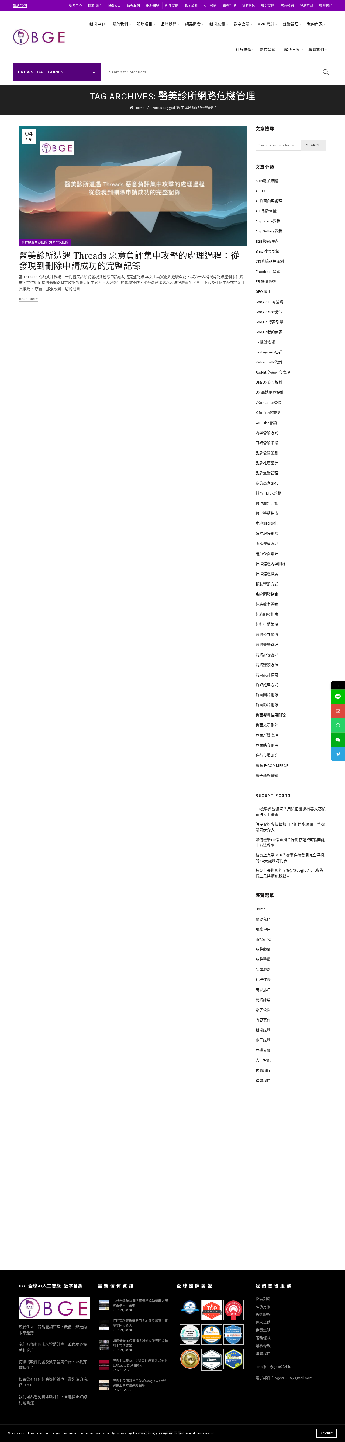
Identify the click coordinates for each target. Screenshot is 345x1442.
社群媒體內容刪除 (34, 242)
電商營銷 (287, 6)
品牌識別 (263, 969)
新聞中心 (75, 6)
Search (325, 72)
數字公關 (191, 6)
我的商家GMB (267, 483)
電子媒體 (263, 1040)
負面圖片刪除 (267, 695)
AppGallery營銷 (269, 231)
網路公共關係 (267, 634)
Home (139, 107)
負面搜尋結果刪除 (271, 715)
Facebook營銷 (268, 271)
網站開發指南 (267, 614)
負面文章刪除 (267, 725)
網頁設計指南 (267, 674)
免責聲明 (263, 1330)
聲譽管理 (229, 6)
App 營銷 (210, 6)
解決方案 (306, 6)
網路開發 (152, 6)
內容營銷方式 (267, 433)
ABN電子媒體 (267, 180)
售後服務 (263, 1314)
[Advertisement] (292, 1178)
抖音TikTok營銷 (268, 493)
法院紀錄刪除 (267, 533)
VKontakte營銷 (269, 402)
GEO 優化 (263, 291)
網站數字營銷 (267, 604)
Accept (327, 1433)
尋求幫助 (263, 1322)
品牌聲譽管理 (267, 473)
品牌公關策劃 (267, 453)
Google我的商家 (269, 332)
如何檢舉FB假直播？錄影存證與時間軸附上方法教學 (291, 842)
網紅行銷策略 (267, 624)
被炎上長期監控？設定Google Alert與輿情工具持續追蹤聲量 (290, 873)
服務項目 (114, 6)
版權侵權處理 (267, 543)
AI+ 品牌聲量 (266, 211)
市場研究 (263, 939)
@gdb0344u (280, 1366)
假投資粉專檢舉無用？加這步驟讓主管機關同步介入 (290, 827)
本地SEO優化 (267, 523)
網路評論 (263, 1000)
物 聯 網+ (263, 1070)
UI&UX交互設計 (269, 382)
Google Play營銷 (269, 302)
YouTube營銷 (266, 423)
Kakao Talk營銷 (269, 362)
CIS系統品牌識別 (270, 261)
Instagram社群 (269, 352)
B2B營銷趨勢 (267, 241)
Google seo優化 (269, 312)
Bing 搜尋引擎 (267, 251)
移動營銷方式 (267, 584)
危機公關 (263, 1050)
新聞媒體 (171, 6)
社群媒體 (267, 6)
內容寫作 (263, 1020)
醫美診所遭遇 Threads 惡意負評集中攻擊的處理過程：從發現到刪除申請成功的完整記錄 (129, 260)
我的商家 (248, 6)
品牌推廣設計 (267, 463)
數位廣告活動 (267, 503)
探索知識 (263, 1299)
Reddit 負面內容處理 (273, 372)
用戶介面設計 (267, 554)
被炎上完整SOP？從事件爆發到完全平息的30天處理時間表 (290, 858)
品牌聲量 (263, 959)
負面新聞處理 (267, 735)
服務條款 (263, 1338)
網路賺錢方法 (267, 664)
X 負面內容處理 (268, 412)
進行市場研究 (267, 755)
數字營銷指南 (267, 513)
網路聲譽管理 (267, 644)
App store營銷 (268, 221)
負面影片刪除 (267, 705)
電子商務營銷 (267, 775)
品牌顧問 (133, 6)
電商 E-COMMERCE (272, 765)
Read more (28, 299)
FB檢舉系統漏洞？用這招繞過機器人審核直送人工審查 (291, 812)
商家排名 (263, 990)
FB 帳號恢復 (266, 281)
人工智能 (263, 1060)
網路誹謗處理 (267, 655)
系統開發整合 (267, 594)
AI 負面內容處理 (269, 201)
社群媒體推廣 (267, 574)
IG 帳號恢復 (265, 342)
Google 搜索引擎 (269, 322)
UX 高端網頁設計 (270, 392)
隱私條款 (263, 1346)
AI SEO (261, 191)
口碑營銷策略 (267, 443)
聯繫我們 (325, 6)
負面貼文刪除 (58, 242)
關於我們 (94, 6)
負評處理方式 (267, 685)
